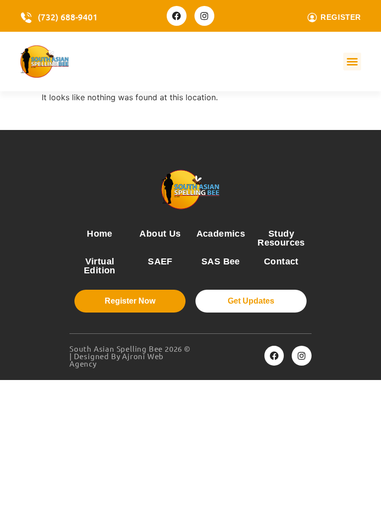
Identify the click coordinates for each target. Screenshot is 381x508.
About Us (160, 234)
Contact (281, 261)
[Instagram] (204, 16)
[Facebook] (177, 16)
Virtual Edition (100, 265)
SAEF (160, 261)
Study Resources (281, 238)
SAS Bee (220, 261)
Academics (221, 234)
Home (100, 234)
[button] (352, 61)
